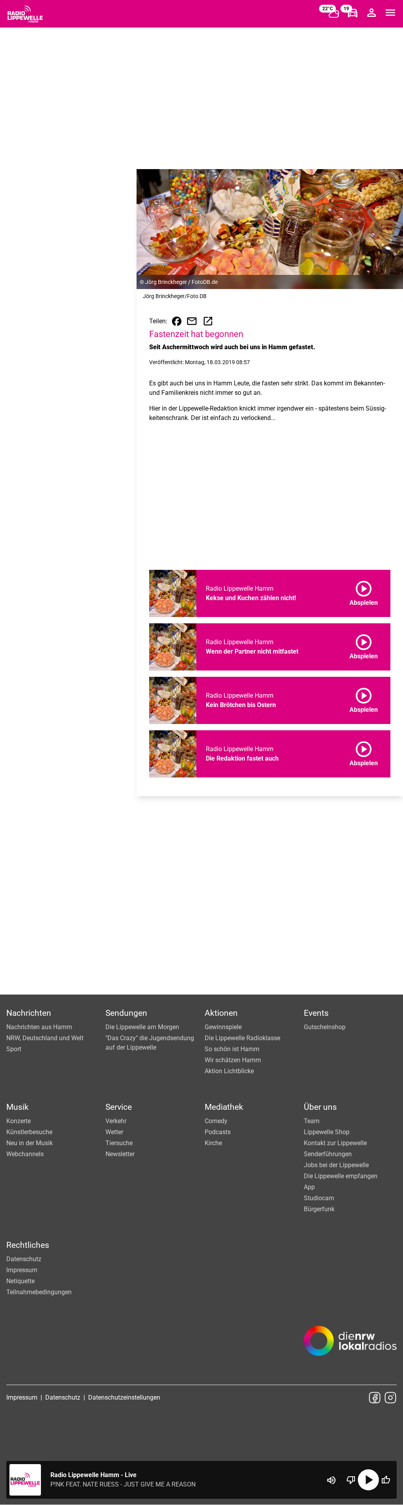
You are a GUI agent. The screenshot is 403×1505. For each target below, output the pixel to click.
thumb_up (385, 1480)
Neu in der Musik (29, 1143)
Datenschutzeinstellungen (124, 1397)
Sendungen (126, 1013)
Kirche (213, 1143)
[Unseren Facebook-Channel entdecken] (374, 1397)
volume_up (331, 1480)
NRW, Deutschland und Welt (44, 1038)
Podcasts (218, 1132)
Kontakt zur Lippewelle (335, 1143)
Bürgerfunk (319, 1209)
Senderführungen (328, 1154)
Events (316, 1013)
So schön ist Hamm (232, 1049)
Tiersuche (119, 1143)
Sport (13, 1049)
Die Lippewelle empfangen (340, 1176)
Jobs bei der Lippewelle (336, 1165)
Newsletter (120, 1154)
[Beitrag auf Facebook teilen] (176, 321)
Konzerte (18, 1121)
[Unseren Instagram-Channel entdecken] (390, 1397)
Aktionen (221, 1013)
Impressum (21, 1270)
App (309, 1187)
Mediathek (224, 1107)
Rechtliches (27, 1245)
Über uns (320, 1107)
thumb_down (351, 1480)
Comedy (216, 1121)
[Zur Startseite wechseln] (25, 14)
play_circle (368, 1479)
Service (118, 1107)
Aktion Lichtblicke (229, 1071)
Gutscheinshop (325, 1027)
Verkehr (115, 1121)
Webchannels (25, 1154)
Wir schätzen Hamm (233, 1060)
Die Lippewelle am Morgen (142, 1027)
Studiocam (319, 1198)
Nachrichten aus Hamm (39, 1027)
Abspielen (363, 591)
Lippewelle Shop (326, 1132)
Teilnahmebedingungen (39, 1292)
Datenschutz (23, 1259)
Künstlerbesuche (29, 1132)
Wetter (114, 1132)
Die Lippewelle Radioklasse (242, 1038)
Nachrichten (28, 1013)
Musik (17, 1107)
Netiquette (20, 1281)
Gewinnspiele (223, 1027)
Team (312, 1121)
